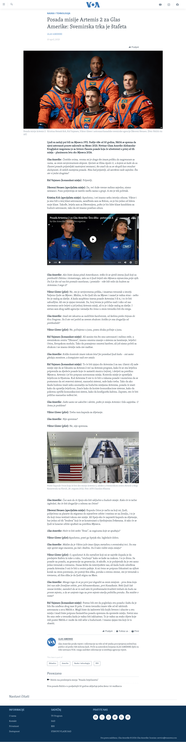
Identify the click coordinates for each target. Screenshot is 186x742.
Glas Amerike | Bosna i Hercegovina (69, 221)
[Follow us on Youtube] (115, 717)
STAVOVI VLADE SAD (61, 731)
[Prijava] (127, 717)
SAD (53, 721)
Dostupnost (14, 731)
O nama (12, 716)
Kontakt (12, 721)
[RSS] (121, 717)
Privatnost (14, 726)
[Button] (134, 47)
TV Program (56, 716)
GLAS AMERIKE (54, 34)
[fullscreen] (136, 262)
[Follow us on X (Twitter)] (102, 717)
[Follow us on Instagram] (108, 717)
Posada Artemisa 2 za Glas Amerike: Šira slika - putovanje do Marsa (86, 218)
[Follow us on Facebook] (95, 717)
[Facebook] (177, 5)
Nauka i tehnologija (58, 13)
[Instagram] (169, 5)
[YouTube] (160, 5)
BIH (53, 726)
